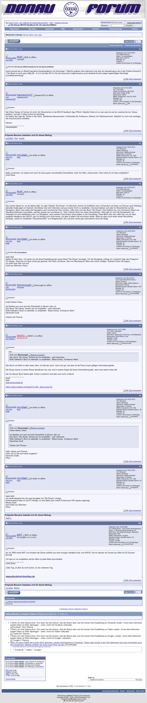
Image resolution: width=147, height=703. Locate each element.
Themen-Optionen (116, 45)
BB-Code (9, 670)
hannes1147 (24, 94)
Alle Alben (32, 29)
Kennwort (104, 25)
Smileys (8, 672)
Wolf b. (9, 518)
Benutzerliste (78, 29)
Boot (51, 23)
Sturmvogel (24, 285)
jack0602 (9, 138)
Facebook (9, 604)
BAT (19, 534)
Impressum (49, 29)
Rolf (19, 57)
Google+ (38, 650)
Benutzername (106, 22)
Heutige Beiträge (115, 29)
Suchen (135, 29)
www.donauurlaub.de (14, 383)
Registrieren (14, 29)
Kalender (95, 29)
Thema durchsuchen (133, 45)
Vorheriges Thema (66, 609)
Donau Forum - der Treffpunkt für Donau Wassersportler (28, 23)
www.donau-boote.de (110, 691)
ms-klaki (22, 155)
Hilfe (63, 29)
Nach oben (140, 691)
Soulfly (22, 138)
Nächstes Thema (81, 609)
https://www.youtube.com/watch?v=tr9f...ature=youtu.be (29, 387)
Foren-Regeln (10, 679)
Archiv (122, 691)
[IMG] (8, 674)
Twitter (29, 650)
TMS (84, 699)
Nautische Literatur (61, 23)
